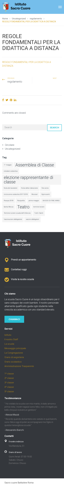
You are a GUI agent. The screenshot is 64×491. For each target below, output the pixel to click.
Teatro (23, 206)
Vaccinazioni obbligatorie (13, 219)
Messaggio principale (15, 348)
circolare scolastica (11, 171)
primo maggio (34, 201)
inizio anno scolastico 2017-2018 (16, 194)
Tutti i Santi (38, 213)
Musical (35, 194)
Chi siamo (9, 293)
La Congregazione (13, 352)
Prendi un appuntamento (23, 259)
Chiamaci (14, 319)
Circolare (9, 145)
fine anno (45, 188)
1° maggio (7, 165)
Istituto (7, 335)
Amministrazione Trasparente (19, 366)
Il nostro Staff (11, 339)
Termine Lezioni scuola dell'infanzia (17, 213)
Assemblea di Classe (34, 164)
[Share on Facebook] (3, 100)
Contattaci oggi (19, 269)
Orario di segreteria (14, 357)
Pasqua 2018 (8, 201)
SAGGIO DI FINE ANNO (51, 201)
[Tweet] (7, 100)
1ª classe (9, 373)
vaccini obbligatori (32, 219)
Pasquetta (21, 201)
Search (54, 127)
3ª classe (9, 382)
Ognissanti (45, 194)
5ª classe (9, 391)
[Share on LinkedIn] (15, 100)
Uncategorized (12, 148)
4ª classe (9, 387)
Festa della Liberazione (29, 188)
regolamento (14, 81)
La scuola (9, 344)
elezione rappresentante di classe (28, 179)
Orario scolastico (13, 361)
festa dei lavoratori (10, 188)
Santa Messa (8, 207)
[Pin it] (11, 100)
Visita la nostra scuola (22, 279)
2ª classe (9, 378)
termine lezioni (38, 207)
